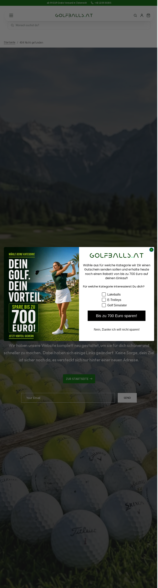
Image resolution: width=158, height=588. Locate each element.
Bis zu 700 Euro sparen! (115, 316)
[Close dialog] (150, 250)
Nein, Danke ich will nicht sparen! (115, 329)
